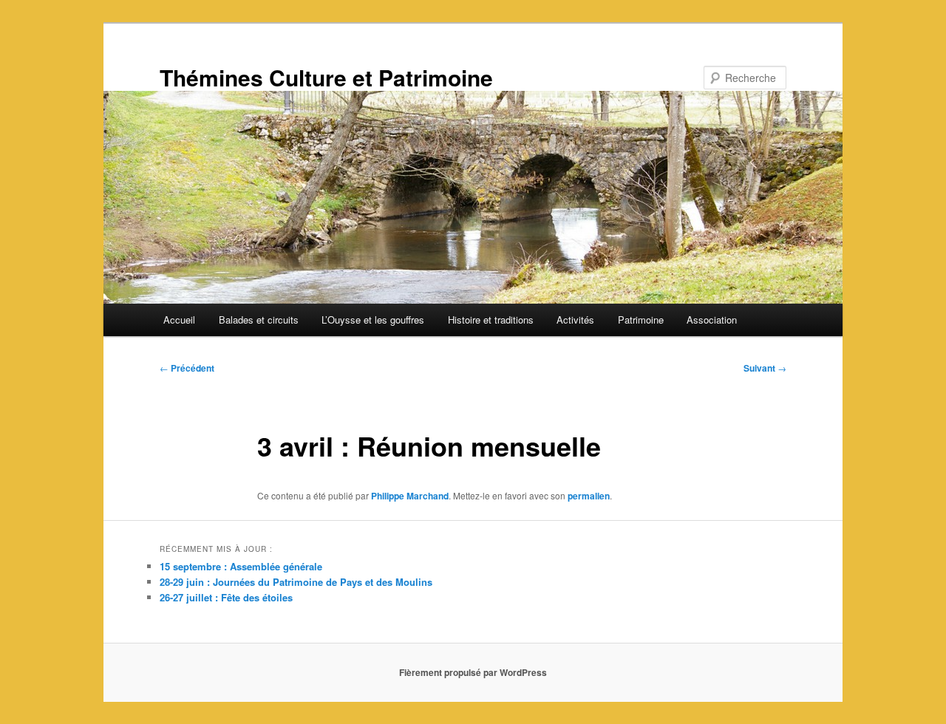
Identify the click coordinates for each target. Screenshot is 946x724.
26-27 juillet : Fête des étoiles (226, 597)
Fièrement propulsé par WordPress (473, 672)
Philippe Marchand (410, 495)
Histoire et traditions (491, 320)
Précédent (187, 368)
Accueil (179, 320)
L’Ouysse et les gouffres (372, 320)
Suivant (764, 368)
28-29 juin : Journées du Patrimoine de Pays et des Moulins (296, 582)
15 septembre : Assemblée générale (241, 566)
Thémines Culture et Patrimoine (326, 77)
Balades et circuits (259, 320)
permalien (589, 495)
